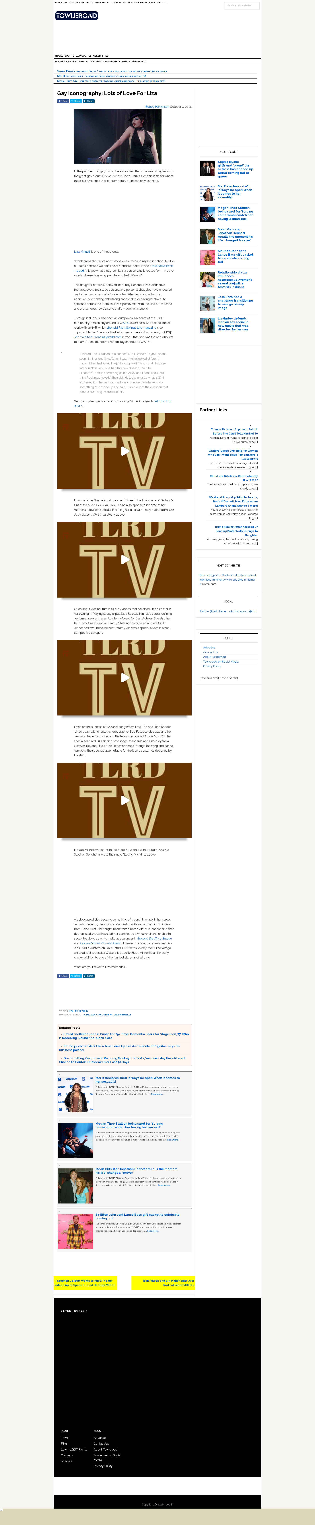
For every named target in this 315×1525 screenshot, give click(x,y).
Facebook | (227, 611)
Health (73, 1011)
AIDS (126, 323)
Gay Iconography (101, 1014)
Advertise (209, 647)
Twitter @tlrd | (209, 611)
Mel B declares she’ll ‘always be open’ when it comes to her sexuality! (101, 76)
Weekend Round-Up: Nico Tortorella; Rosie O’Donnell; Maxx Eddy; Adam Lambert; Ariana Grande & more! (233, 501)
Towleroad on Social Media (221, 661)
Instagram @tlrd (245, 611)
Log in (169, 1504)
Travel (65, 1438)
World (83, 1011)
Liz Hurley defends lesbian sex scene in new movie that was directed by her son (233, 324)
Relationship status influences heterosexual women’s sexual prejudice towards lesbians (235, 280)
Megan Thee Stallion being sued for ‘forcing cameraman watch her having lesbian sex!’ (111, 81)
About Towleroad (214, 657)
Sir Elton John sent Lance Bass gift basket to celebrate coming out (235, 256)
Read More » (157, 1094)
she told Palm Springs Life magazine (131, 327)
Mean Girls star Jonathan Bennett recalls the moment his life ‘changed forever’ (235, 234)
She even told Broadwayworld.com (98, 337)
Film (64, 1443)
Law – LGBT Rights (74, 1449)
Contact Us (210, 652)
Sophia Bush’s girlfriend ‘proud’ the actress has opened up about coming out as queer (112, 71)
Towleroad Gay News (158, 15)
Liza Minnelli (82, 251)
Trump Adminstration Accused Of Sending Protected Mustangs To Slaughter (236, 531)
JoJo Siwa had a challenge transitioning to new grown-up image (235, 302)
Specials (66, 1461)
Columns (67, 1455)
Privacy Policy (212, 666)
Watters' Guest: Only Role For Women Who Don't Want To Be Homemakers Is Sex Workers (233, 455)
